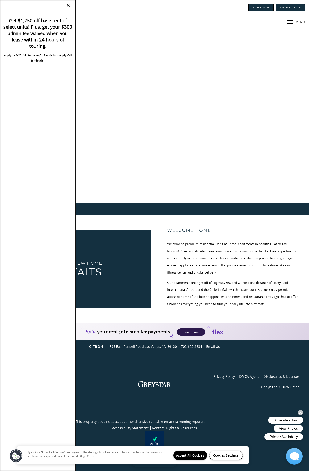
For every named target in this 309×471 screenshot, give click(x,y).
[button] (16, 456)
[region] (133, 455)
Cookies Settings (226, 455)
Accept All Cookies (190, 455)
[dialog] (38, 235)
